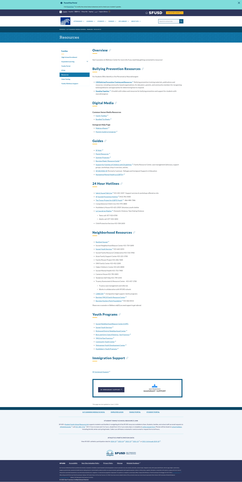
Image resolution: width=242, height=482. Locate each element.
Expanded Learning (67, 61)
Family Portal (65, 66)
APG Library (123, 21)
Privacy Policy (108, 463)
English (65, 11)
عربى (96, 11)
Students (100, 21)
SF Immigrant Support (100, 372)
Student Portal (153, 412)
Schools (62, 29)
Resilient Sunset (102, 242)
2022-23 (128, 441)
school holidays (177, 427)
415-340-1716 (80, 427)
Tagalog (91, 11)
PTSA (63, 70)
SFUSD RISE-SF (101, 171)
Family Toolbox (101, 116)
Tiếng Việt (84, 11)
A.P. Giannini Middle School (76, 29)
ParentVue (70, 7)
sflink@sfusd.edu (65, 427)
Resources (65, 75)
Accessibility (73, 463)
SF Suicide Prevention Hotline (107, 197)
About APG (135, 21)
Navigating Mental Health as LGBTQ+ (109, 175)
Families (111, 21)
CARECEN (99, 294)
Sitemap (120, 463)
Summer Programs (102, 157)
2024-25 (113, 441)
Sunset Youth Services (104, 249)
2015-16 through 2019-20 (150, 441)
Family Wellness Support (69, 83)
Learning (89, 21)
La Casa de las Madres (104, 211)
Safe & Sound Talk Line (104, 193)
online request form (148, 427)
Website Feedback (133, 463)
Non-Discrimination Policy (90, 463)
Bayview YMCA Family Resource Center (110, 297)
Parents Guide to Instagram (106, 132)
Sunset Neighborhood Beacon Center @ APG (112, 324)
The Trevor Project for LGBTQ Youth (109, 200)
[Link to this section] (110, 50)
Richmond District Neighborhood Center (111, 331)
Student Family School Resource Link (77, 424)
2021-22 (136, 441)
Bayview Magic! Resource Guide (107, 161)
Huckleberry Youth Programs (106, 349)
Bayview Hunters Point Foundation (109, 301)
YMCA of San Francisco (104, 338)
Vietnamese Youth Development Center (110, 345)
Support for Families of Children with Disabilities (114, 165)
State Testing (65, 79)
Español (71, 11)
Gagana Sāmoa (103, 11)
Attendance (78, 21)
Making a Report (102, 128)
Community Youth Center (105, 342)
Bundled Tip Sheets (103, 119)
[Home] (153, 13)
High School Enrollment (69, 57)
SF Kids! (99, 150)
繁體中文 (77, 11)
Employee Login (173, 12)
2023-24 (121, 441)
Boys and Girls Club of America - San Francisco (112, 335)
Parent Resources (102, 154)
